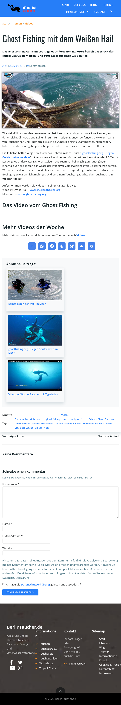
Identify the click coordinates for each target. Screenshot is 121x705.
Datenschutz (106, 669)
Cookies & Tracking (106, 664)
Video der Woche (24, 427)
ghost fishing (53, 419)
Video (109, 423)
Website (7, 548)
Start (65, 4)
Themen (106, 4)
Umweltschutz (22, 423)
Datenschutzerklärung (35, 584)
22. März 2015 (17, 65)
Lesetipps (74, 419)
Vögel (47, 427)
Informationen (76, 11)
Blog (93, 4)
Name (7, 524)
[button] (112, 11)
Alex (4, 65)
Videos (28, 23)
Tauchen (109, 419)
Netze (84, 419)
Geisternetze (37, 419)
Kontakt (99, 11)
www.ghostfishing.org (32, 194)
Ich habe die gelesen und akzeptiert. (43, 584)
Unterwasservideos (93, 423)
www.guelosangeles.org (45, 190)
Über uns (80, 4)
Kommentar (10, 484)
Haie (64, 419)
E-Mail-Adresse (12, 536)
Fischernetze (21, 419)
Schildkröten (96, 419)
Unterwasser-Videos (43, 423)
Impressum (106, 673)
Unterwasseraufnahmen (68, 423)
